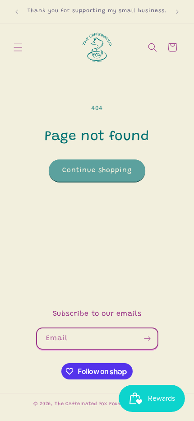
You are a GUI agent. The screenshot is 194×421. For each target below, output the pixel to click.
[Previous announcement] (17, 12)
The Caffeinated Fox (81, 404)
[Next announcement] (177, 12)
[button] (18, 47)
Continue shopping (97, 170)
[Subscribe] (147, 338)
